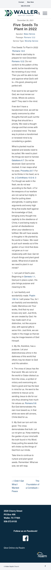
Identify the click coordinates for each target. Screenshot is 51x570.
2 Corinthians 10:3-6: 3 (25, 177)
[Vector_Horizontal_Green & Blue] (21, 13)
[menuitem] (21, 2)
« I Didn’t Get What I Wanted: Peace (18, 486)
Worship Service (31, 41)
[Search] (37, 13)
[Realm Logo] (42, 554)
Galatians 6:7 (18, 160)
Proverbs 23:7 (27, 170)
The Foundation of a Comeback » (32, 484)
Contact (21, 2)
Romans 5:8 (30, 403)
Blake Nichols (29, 34)
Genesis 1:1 (29, 276)
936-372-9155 (25, 6)
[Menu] (43, 13)
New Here (30, 2)
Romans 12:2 (29, 37)
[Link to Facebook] (45, 566)
